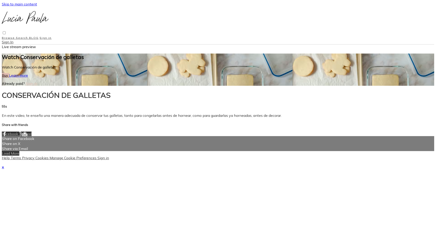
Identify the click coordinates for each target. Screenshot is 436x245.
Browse (9, 37)
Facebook (10, 134)
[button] (4, 32)
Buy (5, 75)
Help (6, 158)
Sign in (46, 37)
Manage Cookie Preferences (73, 158)
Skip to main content (19, 4)
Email (27, 134)
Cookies (42, 158)
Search (22, 37)
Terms (16, 158)
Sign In (7, 42)
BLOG (34, 37)
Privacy (28, 158)
